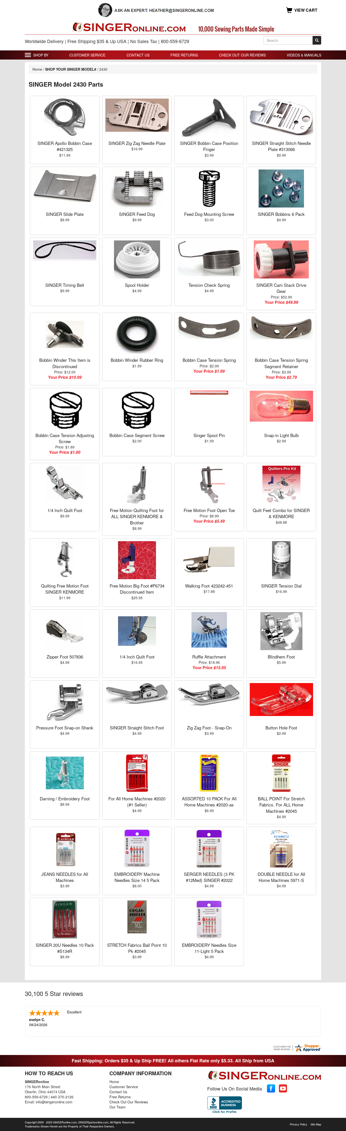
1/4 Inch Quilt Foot (64, 510)
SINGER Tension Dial (281, 585)
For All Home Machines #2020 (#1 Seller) (136, 801)
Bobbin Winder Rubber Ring (137, 360)
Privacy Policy (298, 1124)
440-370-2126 (62, 1096)
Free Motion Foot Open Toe (209, 510)
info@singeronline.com (54, 1101)
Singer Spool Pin (209, 435)
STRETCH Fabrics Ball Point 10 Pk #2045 (137, 948)
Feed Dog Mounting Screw (209, 214)
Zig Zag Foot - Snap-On (209, 727)
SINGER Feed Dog (137, 214)
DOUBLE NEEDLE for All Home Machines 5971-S (281, 877)
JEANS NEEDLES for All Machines (64, 877)
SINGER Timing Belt (64, 285)
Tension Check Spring (209, 285)
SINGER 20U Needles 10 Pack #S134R (65, 948)
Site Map (316, 1124)
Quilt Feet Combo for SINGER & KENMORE (281, 513)
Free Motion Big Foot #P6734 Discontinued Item (137, 588)
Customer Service (87, 55)
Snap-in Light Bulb (281, 435)
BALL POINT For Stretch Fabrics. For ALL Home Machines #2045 (281, 804)
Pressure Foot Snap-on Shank (64, 727)
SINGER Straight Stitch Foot (137, 727)
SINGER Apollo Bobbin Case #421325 (64, 146)
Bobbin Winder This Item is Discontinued (64, 363)
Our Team (117, 1106)
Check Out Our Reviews (242, 55)
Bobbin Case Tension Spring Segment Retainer (281, 363)
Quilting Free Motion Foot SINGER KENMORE (65, 588)
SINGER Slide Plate (65, 214)
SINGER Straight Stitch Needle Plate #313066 (281, 146)
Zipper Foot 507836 (65, 656)
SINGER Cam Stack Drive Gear (281, 288)
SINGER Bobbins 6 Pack (281, 214)
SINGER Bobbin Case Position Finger (209, 146)
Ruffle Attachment (209, 656)
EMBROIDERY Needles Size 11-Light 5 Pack (209, 948)
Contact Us (138, 55)
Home (37, 69)
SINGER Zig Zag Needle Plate (136, 143)
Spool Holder (137, 285)
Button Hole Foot (281, 727)
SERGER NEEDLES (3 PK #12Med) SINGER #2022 (209, 877)
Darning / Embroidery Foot (65, 798)
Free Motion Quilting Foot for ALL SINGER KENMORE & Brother (137, 516)
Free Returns (184, 55)
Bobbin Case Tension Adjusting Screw (64, 438)
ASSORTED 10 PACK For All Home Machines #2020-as (209, 801)
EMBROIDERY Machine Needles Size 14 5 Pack (137, 877)
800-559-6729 (36, 1096)
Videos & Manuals (304, 55)
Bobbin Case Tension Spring (209, 360)
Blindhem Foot (281, 656)
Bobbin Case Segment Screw (137, 435)
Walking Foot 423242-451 (209, 585)
